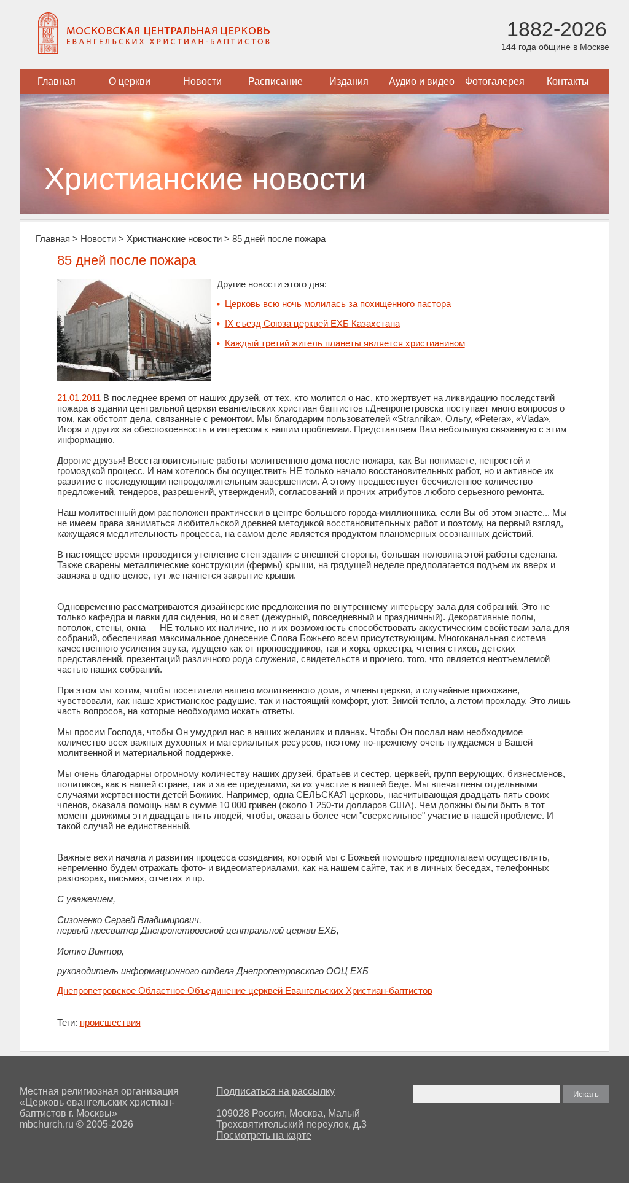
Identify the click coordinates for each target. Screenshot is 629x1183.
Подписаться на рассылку (275, 1091)
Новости (202, 81)
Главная (56, 81)
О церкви (129, 81)
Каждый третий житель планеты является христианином (345, 343)
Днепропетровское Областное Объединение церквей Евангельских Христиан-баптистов (244, 990)
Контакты (568, 81)
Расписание (275, 81)
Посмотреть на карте (263, 1135)
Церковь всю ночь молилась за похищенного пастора (338, 304)
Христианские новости (174, 238)
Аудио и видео (422, 81)
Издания (349, 81)
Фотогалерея (495, 81)
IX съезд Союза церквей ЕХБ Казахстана (312, 323)
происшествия (110, 1022)
